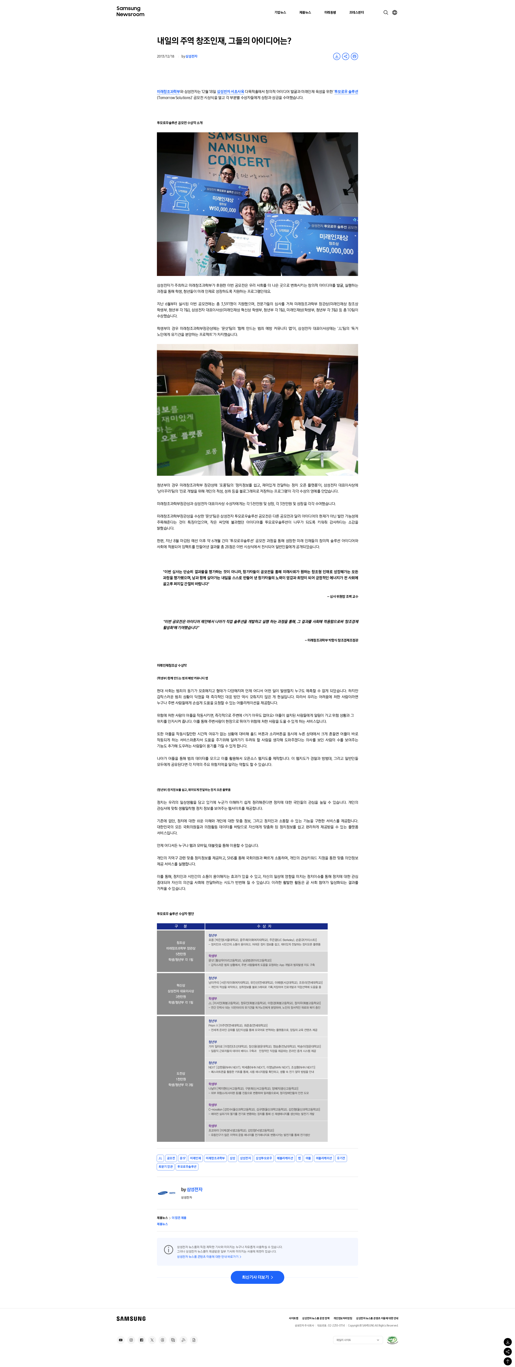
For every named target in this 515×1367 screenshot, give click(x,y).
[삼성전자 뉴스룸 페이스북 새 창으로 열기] (142, 1340)
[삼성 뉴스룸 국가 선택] (394, 12)
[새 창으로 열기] (392, 1340)
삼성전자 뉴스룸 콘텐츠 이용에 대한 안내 (377, 1318)
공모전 (171, 1158)
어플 (308, 1158)
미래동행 (330, 12)
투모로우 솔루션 (346, 91)
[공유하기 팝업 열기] (508, 1352)
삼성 (232, 1158)
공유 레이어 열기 (345, 56)
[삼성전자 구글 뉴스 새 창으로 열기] (194, 1340)
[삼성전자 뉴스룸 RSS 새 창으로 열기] (183, 1340)
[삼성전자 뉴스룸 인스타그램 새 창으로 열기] (131, 1340)
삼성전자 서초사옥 (230, 91)
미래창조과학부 (168, 91)
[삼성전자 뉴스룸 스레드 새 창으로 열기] (163, 1340)
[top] (508, 1361)
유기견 (341, 1158)
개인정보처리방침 (343, 1318)
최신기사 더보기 (255, 1277)
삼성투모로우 (264, 1158)
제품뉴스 (305, 12)
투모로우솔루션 (187, 1167)
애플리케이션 (285, 1158)
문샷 (182, 1158)
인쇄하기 (354, 56)
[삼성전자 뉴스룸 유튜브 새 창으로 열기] (121, 1340)
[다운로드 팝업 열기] (508, 1342)
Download (336, 56)
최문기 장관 (166, 1167)
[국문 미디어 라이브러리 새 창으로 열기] (173, 1340)
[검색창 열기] (385, 12)
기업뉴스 (280, 12)
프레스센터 (356, 12)
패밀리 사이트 (344, 1340)
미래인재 (195, 1158)
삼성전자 (191, 56)
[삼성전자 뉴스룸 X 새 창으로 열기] (152, 1340)
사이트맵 (293, 1318)
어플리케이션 (324, 1158)
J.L (160, 1158)
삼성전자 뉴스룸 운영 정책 (315, 1318)
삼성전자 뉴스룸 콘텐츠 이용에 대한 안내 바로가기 (207, 1257)
